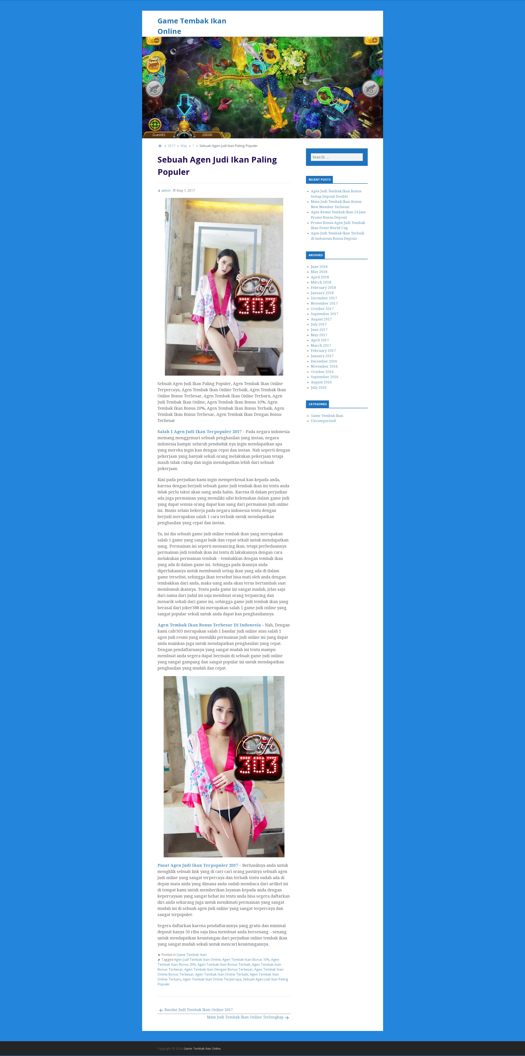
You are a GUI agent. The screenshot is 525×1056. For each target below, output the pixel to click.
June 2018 (319, 267)
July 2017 (319, 324)
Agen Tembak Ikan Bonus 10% (245, 959)
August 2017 (321, 319)
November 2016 (324, 366)
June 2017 (319, 330)
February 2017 (323, 351)
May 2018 (319, 272)
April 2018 (320, 277)
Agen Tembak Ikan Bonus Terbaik (223, 964)
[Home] (160, 145)
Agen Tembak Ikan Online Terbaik (221, 974)
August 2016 (321, 382)
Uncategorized (323, 421)
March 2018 (321, 282)
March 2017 (321, 345)
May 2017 (319, 335)
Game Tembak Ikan (192, 954)
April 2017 (320, 340)
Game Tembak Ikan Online (202, 1048)
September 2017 (324, 314)
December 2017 (324, 298)
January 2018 (322, 293)
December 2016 (324, 361)
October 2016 (322, 372)
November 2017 (324, 303)
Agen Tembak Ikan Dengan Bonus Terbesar (218, 969)
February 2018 (323, 287)
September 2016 (324, 377)
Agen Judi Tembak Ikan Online (197, 959)
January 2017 (322, 356)
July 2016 (319, 387)
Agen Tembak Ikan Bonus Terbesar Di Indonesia (209, 625)
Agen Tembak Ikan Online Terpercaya (212, 979)
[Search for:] (337, 157)
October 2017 (322, 309)
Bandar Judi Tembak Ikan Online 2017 (199, 1010)
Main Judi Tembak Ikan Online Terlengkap (245, 1017)
